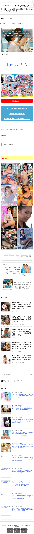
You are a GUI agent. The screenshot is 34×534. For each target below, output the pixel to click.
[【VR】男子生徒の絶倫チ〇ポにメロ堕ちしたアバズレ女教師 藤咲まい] (25, 195)
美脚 (30, 256)
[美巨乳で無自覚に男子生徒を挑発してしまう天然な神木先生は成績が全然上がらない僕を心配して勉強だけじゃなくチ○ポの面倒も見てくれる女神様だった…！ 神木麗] (9, 195)
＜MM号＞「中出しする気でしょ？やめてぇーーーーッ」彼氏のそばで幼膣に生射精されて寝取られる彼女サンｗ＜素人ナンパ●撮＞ (22, 484)
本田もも (22, 256)
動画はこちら (17, 64)
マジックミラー (24, 254)
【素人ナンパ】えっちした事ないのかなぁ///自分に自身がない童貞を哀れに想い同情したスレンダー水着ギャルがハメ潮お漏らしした (22, 434)
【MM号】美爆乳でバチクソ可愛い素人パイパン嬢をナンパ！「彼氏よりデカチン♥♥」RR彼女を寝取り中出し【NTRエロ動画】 (22, 510)
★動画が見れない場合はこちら (17, 119)
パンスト (17, 254)
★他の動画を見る (17, 113)
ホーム (3, 18)
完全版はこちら (17, 101)
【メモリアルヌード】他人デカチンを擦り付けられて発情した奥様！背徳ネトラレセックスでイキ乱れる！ (21, 357)
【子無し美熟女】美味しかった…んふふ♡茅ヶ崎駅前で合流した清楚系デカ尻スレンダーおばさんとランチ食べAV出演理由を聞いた (22, 472)
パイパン (12, 254)
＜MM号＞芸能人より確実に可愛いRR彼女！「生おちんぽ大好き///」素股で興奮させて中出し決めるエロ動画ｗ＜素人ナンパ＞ (22, 446)
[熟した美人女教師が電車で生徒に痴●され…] (25, 217)
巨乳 (30, 254)
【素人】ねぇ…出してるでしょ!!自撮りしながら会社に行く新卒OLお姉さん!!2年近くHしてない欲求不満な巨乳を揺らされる (22, 459)
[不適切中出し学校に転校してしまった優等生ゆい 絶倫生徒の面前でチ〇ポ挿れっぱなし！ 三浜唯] (25, 173)
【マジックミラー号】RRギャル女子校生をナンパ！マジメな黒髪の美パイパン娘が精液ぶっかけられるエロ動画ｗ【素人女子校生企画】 (22, 408)
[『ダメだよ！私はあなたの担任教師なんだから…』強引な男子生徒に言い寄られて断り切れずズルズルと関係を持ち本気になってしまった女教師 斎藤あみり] (9, 217)
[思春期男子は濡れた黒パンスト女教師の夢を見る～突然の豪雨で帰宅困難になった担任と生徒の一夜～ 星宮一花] (25, 238)
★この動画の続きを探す (17, 108)
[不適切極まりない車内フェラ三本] (9, 238)
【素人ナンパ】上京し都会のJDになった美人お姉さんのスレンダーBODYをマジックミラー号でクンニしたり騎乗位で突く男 (22, 396)
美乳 (27, 256)
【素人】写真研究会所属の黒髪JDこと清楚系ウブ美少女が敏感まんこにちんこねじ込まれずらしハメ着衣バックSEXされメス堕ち (22, 497)
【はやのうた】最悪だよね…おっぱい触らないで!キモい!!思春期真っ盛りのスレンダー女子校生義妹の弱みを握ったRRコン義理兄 (22, 421)
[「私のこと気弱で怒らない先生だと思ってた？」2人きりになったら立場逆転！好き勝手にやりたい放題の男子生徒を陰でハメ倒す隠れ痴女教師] (9, 173)
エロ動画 (10, 18)
